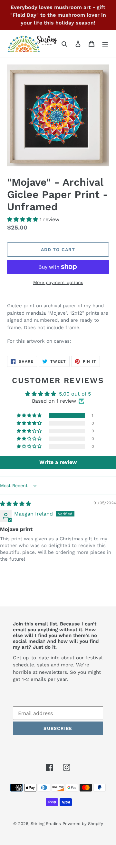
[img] (15, 504)
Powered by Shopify (83, 823)
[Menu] (105, 43)
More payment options (58, 282)
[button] (23, 219)
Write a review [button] (58, 462)
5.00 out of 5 (75, 394)
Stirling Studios (46, 823)
